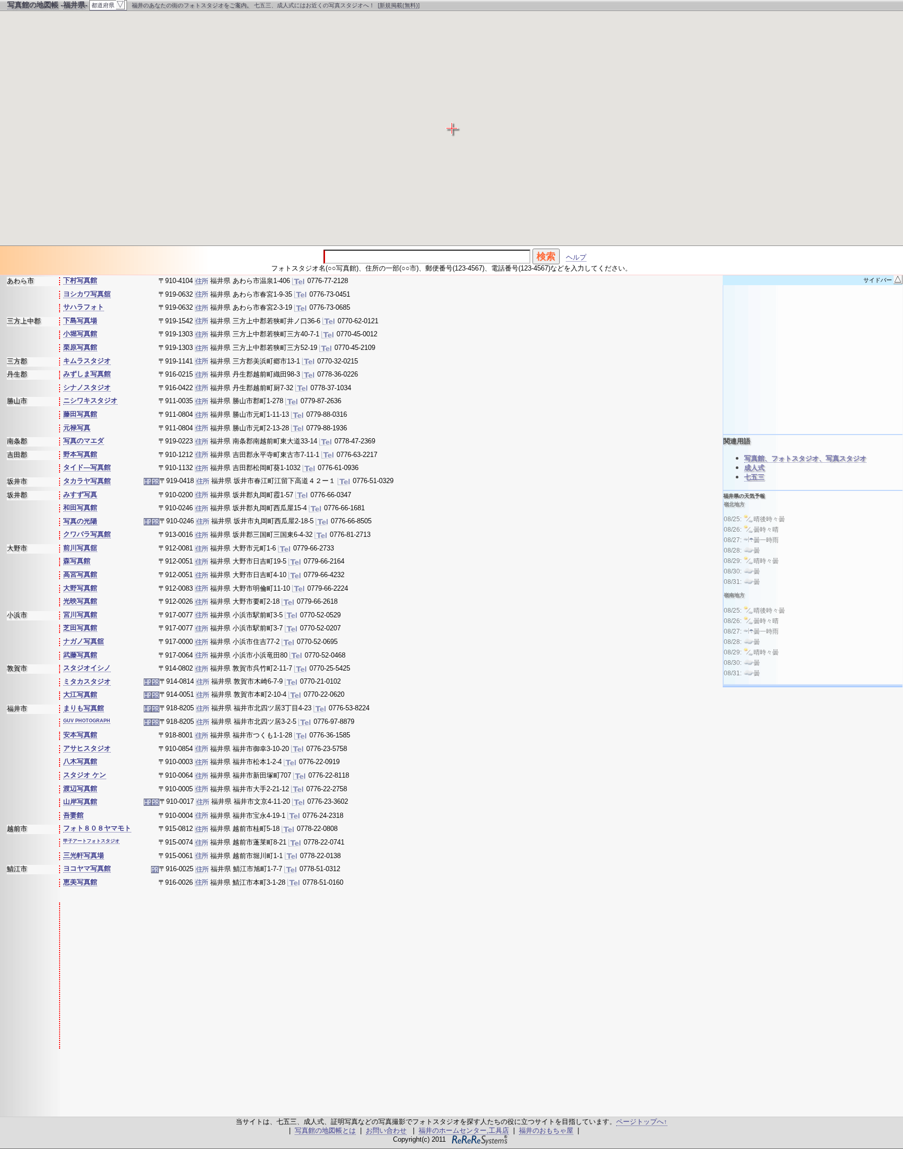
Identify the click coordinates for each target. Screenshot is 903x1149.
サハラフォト (83, 307)
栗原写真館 (80, 347)
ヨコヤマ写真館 (87, 868)
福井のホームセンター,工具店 (464, 1130)
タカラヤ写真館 (87, 481)
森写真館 (76, 561)
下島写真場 (80, 320)
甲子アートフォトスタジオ (91, 840)
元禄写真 (76, 427)
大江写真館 (80, 694)
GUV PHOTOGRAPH (86, 720)
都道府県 (107, 4)
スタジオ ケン (84, 775)
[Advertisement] (247, 975)
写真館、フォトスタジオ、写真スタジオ (805, 458)
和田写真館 (80, 507)
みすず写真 (80, 494)
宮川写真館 (80, 614)
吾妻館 (73, 815)
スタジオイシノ (87, 668)
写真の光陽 (80, 521)
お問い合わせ (386, 1130)
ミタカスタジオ (87, 681)
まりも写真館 (83, 708)
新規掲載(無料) (398, 5)
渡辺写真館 (80, 788)
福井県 (74, 5)
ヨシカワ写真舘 (87, 294)
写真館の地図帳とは (325, 1130)
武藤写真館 (80, 655)
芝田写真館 (80, 627)
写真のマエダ (83, 440)
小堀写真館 (80, 333)
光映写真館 (80, 601)
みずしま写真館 (87, 374)
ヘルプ (576, 257)
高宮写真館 (80, 574)
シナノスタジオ (87, 387)
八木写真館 (80, 761)
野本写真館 (80, 454)
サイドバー (882, 280)
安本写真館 (80, 734)
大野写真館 (80, 588)
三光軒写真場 (83, 855)
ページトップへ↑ (641, 1121)
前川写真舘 (80, 548)
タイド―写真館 (87, 467)
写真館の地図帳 (33, 5)
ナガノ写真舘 (83, 641)
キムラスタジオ (87, 361)
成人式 (754, 468)
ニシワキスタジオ (90, 400)
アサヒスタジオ (87, 748)
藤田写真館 (80, 414)
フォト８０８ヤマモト (97, 828)
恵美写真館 (80, 882)
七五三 (754, 477)
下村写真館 (80, 280)
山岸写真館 (80, 801)
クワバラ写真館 (87, 534)
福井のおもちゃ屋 (546, 1130)
